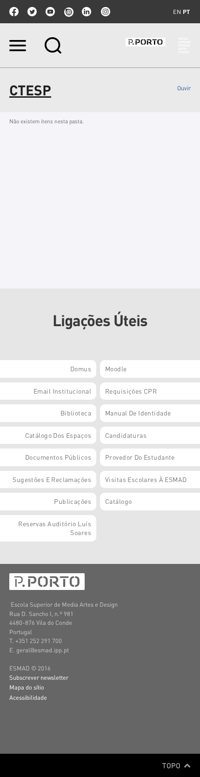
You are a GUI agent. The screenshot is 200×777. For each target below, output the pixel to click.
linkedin (86, 11)
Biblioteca (75, 413)
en (177, 11)
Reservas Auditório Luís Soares (54, 528)
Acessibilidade (28, 697)
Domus (80, 368)
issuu (68, 11)
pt (186, 11)
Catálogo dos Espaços (58, 435)
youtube (50, 11)
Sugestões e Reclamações (52, 479)
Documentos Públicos (58, 457)
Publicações (72, 501)
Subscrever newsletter (38, 677)
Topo (172, 765)
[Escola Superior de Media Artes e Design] (158, 45)
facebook (14, 11)
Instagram (104, 11)
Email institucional (62, 391)
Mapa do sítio (26, 687)
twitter (32, 11)
